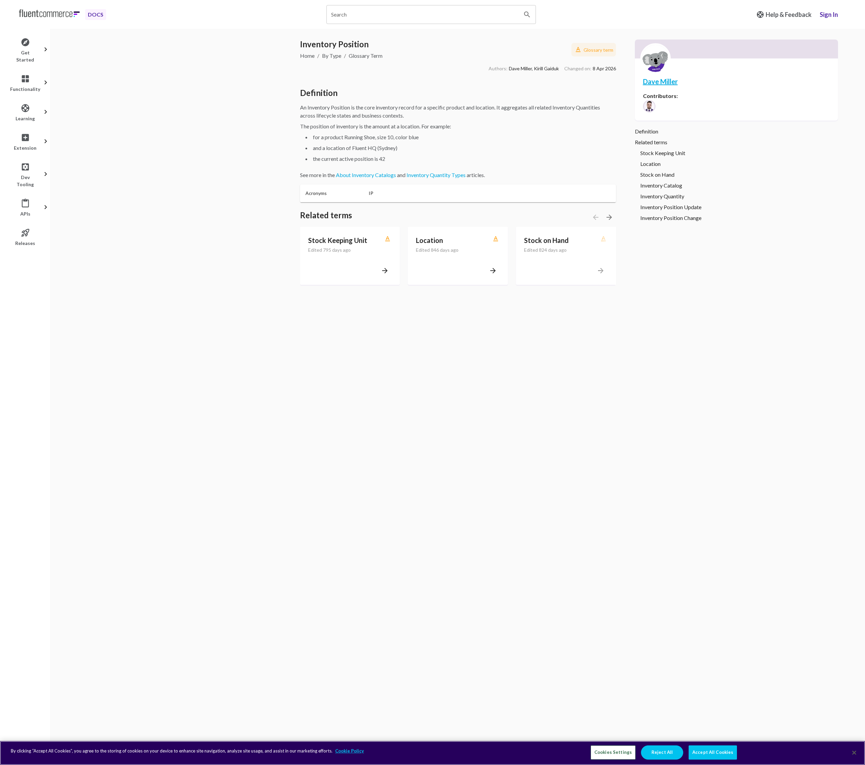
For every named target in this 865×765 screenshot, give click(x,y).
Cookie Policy (349, 751)
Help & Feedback (789, 14)
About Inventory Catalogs (366, 175)
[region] (432, 753)
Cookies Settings (613, 752)
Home (307, 55)
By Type (331, 55)
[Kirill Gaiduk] (649, 106)
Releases (25, 243)
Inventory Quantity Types (436, 175)
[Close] (854, 752)
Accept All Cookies (712, 752)
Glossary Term (365, 55)
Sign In (829, 14)
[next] (609, 217)
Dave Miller (660, 81)
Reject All (662, 752)
